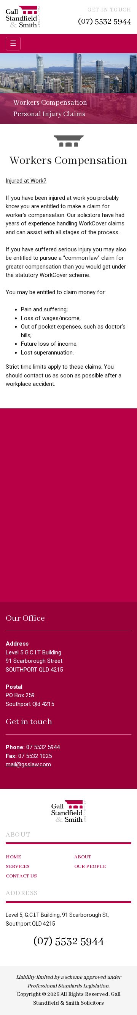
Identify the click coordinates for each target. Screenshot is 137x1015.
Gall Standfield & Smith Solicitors (23, 17)
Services (18, 866)
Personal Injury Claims (49, 114)
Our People (90, 866)
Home (13, 857)
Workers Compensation (50, 102)
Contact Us (21, 876)
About (82, 857)
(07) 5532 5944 (104, 21)
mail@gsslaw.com (28, 764)
